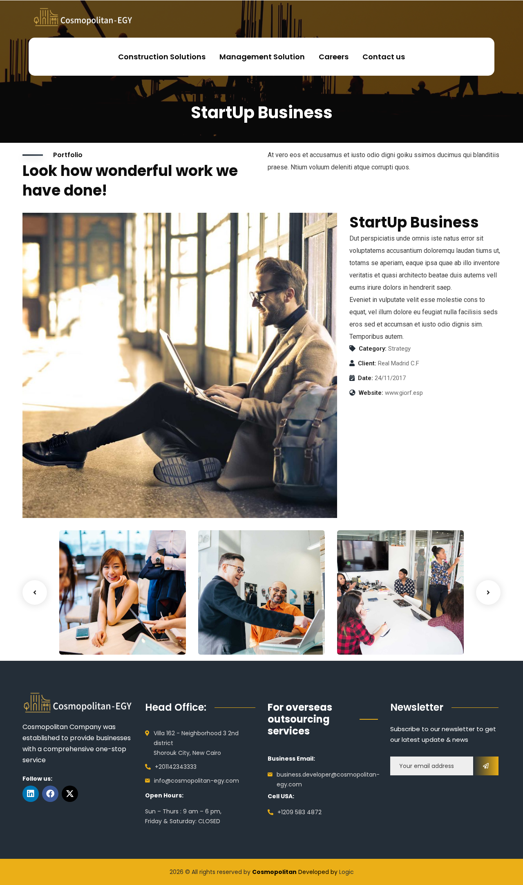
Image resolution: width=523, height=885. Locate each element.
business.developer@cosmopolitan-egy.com (328, 779)
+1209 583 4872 (299, 812)
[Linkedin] (30, 794)
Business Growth (104, 625)
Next (488, 592)
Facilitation (228, 638)
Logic (346, 872)
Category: (373, 348)
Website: (371, 392)
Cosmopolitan (274, 872)
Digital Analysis (240, 625)
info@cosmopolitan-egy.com (196, 781)
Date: (365, 378)
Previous (34, 592)
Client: (367, 363)
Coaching (86, 638)
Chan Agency (375, 625)
